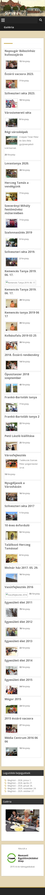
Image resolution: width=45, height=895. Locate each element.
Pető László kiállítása (19, 436)
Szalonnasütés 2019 (18, 232)
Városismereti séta (18, 113)
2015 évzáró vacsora (19, 718)
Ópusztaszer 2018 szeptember (17, 376)
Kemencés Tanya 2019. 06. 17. (20, 273)
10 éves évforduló (17, 525)
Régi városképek (16, 132)
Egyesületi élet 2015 (18, 680)
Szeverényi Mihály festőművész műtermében (17, 209)
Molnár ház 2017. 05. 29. (21, 568)
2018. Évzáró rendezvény (22, 355)
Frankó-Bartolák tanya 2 (22, 416)
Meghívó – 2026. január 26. (20, 785)
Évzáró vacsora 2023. (19, 74)
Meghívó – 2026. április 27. (20, 783)
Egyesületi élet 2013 (18, 641)
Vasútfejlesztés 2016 (19, 587)
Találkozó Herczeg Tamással (17, 546)
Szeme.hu (13, 12)
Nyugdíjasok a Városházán (15, 485)
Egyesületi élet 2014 (18, 660)
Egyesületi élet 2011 (18, 602)
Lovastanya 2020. (17, 163)
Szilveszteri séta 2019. (20, 252)
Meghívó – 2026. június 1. (19, 780)
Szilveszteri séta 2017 (19, 506)
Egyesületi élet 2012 (18, 622)
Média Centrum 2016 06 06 (21, 739)
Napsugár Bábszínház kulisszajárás (20, 53)
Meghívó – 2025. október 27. (21, 791)
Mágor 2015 (13, 699)
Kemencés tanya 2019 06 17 (22, 314)
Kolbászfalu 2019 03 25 (20, 335)
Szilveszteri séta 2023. (20, 93)
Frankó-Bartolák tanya (21, 397)
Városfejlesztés (15, 455)
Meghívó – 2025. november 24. (22, 788)
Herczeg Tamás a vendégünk (17, 184)
